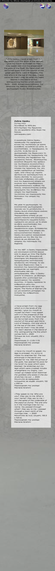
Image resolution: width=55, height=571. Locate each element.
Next (39, 59)
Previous (8, 59)
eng (47, 5)
